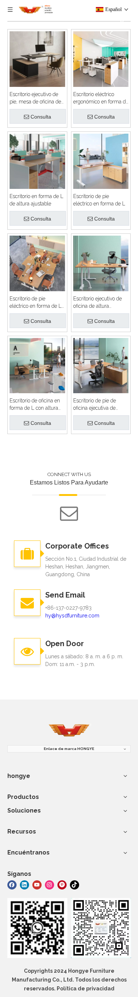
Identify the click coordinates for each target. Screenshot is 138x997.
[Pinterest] (62, 884)
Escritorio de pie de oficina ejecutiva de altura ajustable (94, 405)
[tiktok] (74, 884)
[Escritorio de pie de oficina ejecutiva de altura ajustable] (101, 365)
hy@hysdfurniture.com (72, 616)
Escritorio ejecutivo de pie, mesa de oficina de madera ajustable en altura (35, 98)
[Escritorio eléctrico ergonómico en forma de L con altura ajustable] (101, 58)
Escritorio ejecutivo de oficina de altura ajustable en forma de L (100, 303)
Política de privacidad (85, 988)
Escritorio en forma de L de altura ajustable (36, 200)
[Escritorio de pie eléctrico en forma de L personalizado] (37, 262)
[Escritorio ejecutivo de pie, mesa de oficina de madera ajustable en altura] (37, 58)
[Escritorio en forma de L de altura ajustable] (37, 160)
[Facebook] (12, 884)
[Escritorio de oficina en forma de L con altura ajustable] (37, 365)
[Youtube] (37, 884)
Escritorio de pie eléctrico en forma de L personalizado (35, 303)
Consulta (41, 117)
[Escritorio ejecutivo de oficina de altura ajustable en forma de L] (101, 262)
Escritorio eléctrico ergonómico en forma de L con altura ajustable (100, 98)
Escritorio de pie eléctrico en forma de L (99, 200)
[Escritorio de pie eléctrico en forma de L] (101, 160)
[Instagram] (49, 884)
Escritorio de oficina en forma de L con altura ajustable (35, 405)
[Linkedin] (24, 884)
